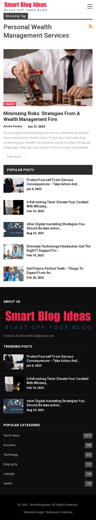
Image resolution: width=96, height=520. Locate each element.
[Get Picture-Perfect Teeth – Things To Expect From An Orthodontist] (13, 273)
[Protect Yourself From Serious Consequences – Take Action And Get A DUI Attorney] (13, 185)
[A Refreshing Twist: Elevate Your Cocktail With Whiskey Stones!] (13, 207)
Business (9, 445)
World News (11, 435)
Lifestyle (8, 474)
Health (7, 483)
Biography (10, 464)
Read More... (15, 156)
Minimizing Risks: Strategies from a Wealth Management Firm (41, 116)
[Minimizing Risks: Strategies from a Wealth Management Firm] (48, 77)
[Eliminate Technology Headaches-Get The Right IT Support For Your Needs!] (13, 251)
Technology (10, 454)
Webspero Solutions (59, 512)
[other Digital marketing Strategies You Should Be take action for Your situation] (13, 229)
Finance (10, 104)
